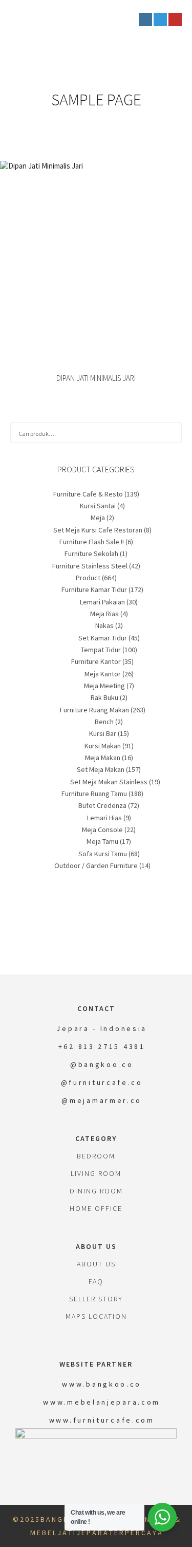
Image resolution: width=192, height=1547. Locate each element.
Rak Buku (104, 697)
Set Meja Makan (100, 769)
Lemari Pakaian (102, 601)
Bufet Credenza (102, 805)
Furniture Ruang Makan (94, 709)
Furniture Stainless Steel (89, 565)
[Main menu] (123, 19)
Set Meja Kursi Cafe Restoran (97, 530)
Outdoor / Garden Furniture (96, 865)
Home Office (96, 1208)
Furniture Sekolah (91, 553)
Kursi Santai (98, 505)
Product (88, 577)
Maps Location (96, 1316)
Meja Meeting (104, 685)
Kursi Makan (102, 745)
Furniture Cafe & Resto (88, 494)
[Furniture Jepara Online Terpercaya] (61, 19)
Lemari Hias (104, 817)
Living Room (96, 1173)
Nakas (104, 625)
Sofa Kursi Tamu (102, 853)
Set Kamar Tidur (102, 637)
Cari (172, 433)
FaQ (96, 1281)
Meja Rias (104, 613)
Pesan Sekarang (96, 250)
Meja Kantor (102, 673)
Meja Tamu (102, 841)
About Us (96, 1263)
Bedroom (96, 1156)
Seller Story (96, 1298)
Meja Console (102, 829)
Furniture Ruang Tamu (94, 793)
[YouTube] (175, 19)
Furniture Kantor (96, 661)
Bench (104, 721)
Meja (98, 517)
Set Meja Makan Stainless (108, 781)
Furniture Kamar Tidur (94, 589)
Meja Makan (102, 757)
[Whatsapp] (160, 19)
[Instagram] (145, 19)
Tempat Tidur (101, 649)
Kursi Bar (102, 733)
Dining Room (96, 1190)
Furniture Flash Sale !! (91, 541)
